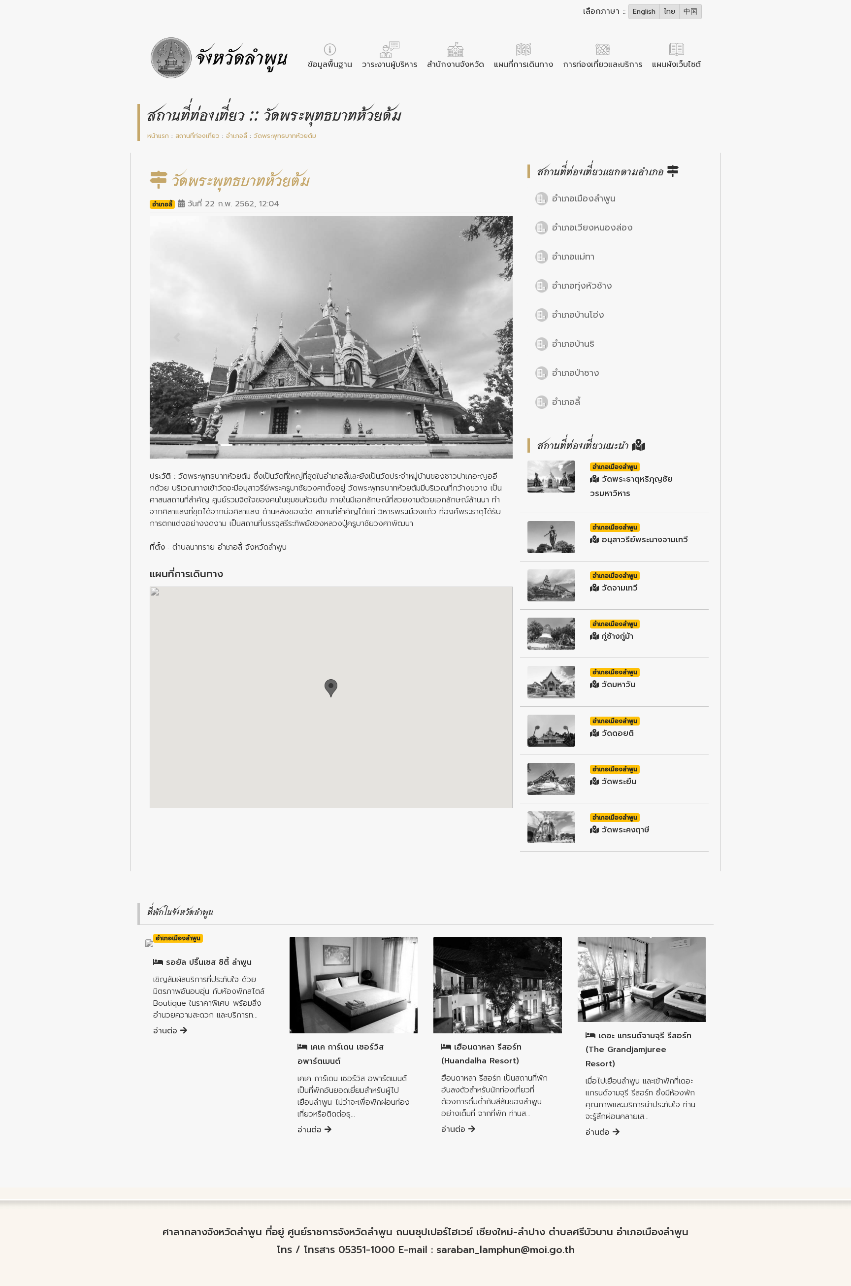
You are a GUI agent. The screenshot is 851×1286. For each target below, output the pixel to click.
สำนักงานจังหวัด (455, 64)
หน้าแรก (158, 135)
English (644, 11)
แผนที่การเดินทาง (523, 64)
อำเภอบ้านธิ (573, 344)
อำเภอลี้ (236, 135)
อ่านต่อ (166, 1031)
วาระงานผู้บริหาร (389, 64)
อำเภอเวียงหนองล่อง (592, 227)
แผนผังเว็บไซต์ (676, 64)
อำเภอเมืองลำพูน (584, 198)
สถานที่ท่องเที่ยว (197, 135)
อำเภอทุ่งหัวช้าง (582, 286)
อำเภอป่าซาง (575, 373)
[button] (177, 337)
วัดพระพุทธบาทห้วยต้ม (285, 135)
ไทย (669, 11)
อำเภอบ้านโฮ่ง (578, 315)
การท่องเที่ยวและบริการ (602, 64)
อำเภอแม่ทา (573, 257)
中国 (690, 11)
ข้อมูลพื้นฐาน (330, 64)
